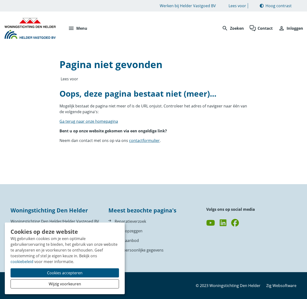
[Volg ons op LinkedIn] (223, 223)
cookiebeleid (22, 261)
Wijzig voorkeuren (65, 284)
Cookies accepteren (65, 273)
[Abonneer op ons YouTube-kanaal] (210, 223)
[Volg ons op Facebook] (235, 223)
